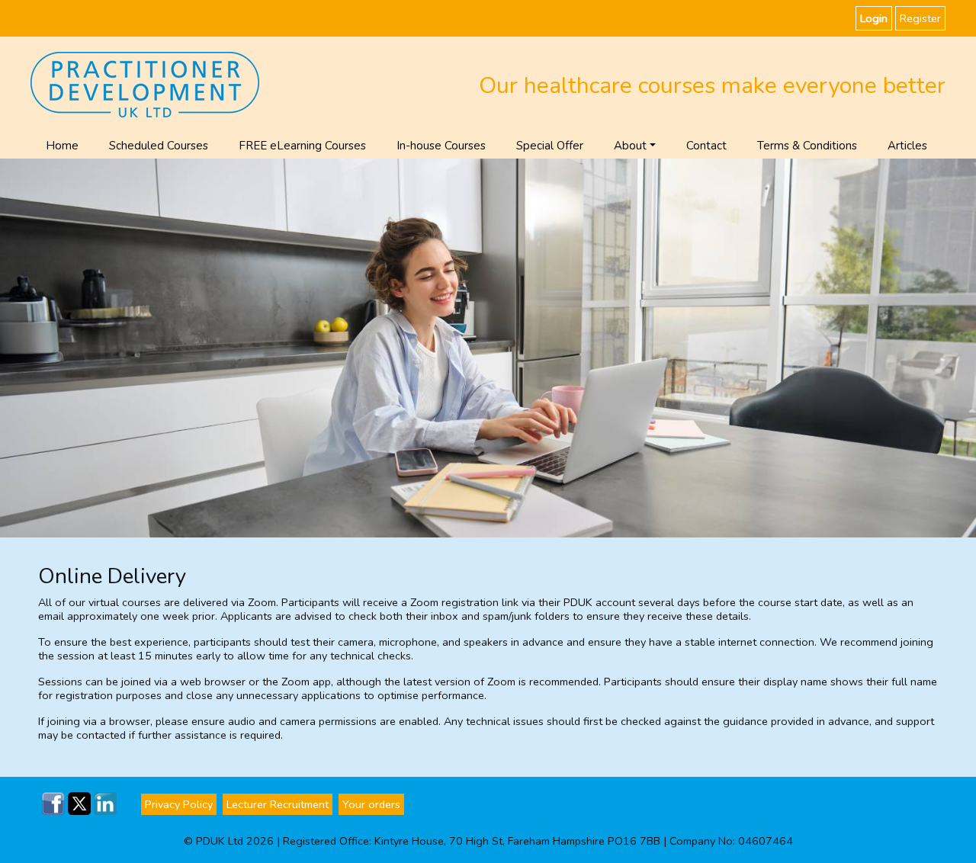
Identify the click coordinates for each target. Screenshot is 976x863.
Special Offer (549, 145)
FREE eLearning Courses (302, 145)
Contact (706, 145)
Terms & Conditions (807, 145)
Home (62, 145)
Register (920, 18)
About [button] (630, 145)
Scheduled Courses (158, 145)
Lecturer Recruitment (277, 804)
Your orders (371, 804)
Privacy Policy (179, 804)
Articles (907, 145)
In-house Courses (441, 145)
